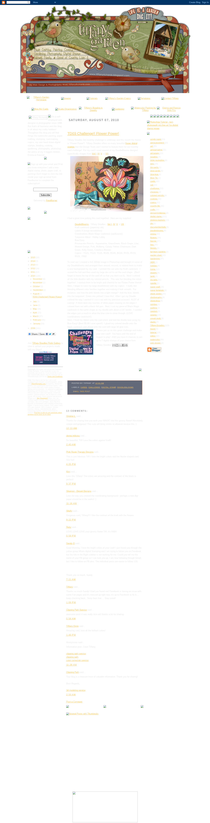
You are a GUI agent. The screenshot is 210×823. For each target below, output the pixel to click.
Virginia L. (71, 416)
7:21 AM (71, 579)
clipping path (72, 657)
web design (155, 343)
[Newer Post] (67, 707)
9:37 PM (71, 484)
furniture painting (158, 252)
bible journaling (157, 160)
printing (154, 304)
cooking (154, 199)
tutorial (153, 332)
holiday (153, 266)
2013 (33, 265)
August (36, 294)
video (153, 336)
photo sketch (156, 294)
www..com (45, 352)
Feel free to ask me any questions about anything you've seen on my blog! (45, 413)
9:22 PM (71, 520)
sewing (153, 315)
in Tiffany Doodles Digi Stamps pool (49, 358)
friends (153, 248)
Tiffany (69, 587)
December (38, 279)
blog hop (154, 174)
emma (153, 234)
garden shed (156, 255)
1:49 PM (71, 635)
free (152, 245)
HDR (152, 262)
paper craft (155, 287)
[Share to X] (120, 345)
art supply (154, 153)
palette (153, 283)
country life (155, 206)
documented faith (158, 227)
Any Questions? (42, 398)
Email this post (81, 391)
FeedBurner (51, 200)
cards (84, 387)
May (35, 309)
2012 (33, 268)
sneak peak (155, 318)
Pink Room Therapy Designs (80, 452)
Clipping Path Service (76, 610)
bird (152, 164)
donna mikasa (73, 435)
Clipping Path (72, 672)
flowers (153, 238)
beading (154, 157)
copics (153, 202)
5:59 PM (71, 536)
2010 (33, 276)
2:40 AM (71, 444)
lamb (152, 276)
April (35, 313)
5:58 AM (71, 618)
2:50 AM (71, 694)
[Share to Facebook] (123, 345)
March (36, 316)
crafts (153, 209)
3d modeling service (75, 690)
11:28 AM (71, 665)
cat (151, 185)
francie (153, 241)
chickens (154, 192)
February (37, 320)
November (38, 283)
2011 (33, 272)
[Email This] (114, 345)
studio (153, 322)
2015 (33, 257)
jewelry (153, 273)
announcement (157, 143)
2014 (33, 261)
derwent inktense (158, 213)
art (151, 146)
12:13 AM (71, 428)
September (38, 290)
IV (98, 153)
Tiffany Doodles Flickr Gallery (46, 343)
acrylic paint (155, 139)
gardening (155, 259)
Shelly (69, 511)
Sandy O (70, 543)
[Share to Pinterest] (126, 345)
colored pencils (157, 195)
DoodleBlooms (82, 224)
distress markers (157, 220)
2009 (33, 328)
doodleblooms (125, 387)
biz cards (154, 167)
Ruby (68, 527)
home (153, 269)
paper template (157, 290)
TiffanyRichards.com (38, 384)
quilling (153, 308)
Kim (68, 471)
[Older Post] (142, 707)
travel (153, 329)
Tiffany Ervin (72, 626)
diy (151, 223)
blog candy (155, 171)
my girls (154, 280)
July (35, 301)
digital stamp (108, 387)
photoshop (155, 301)
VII (106, 153)
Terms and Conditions (54, 376)
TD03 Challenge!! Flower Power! (47, 297)
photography (156, 297)
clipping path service (76, 653)
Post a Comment (74, 702)
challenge (94, 387)
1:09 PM (71, 602)
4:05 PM (71, 464)
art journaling (156, 150)
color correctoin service (77, 660)
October (37, 286)
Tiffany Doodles (157, 325)
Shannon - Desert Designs (78, 491)
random (154, 311)
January (37, 324)
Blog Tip (154, 178)
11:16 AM (71, 503)
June (35, 305)
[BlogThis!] (117, 345)
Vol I (94, 153)
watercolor (155, 339)
